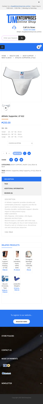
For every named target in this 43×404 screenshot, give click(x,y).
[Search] (21, 38)
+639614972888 (29, 30)
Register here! (21, 322)
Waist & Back (6, 58)
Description (9, 179)
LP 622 (32, 171)
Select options (5, 265)
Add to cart (17, 153)
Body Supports (25, 171)
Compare (29, 153)
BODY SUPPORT (28, 56)
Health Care (14, 56)
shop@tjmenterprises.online (20, 6)
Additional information (14, 188)
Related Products (11, 245)
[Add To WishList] (5, 268)
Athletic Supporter (12, 171)
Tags (6, 184)
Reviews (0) (8, 193)
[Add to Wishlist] (24, 153)
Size (3, 142)
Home (4, 56)
